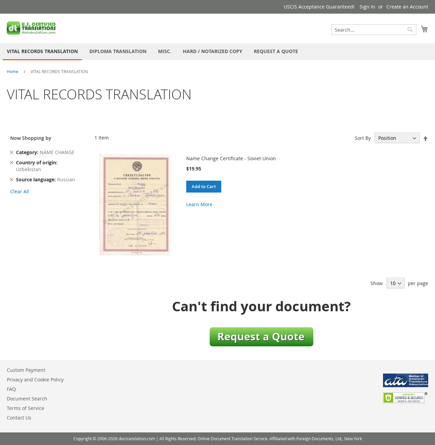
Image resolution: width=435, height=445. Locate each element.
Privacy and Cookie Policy (35, 379)
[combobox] (373, 29)
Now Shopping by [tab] (30, 138)
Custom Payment (26, 370)
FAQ (11, 389)
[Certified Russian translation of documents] (32, 28)
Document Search (27, 398)
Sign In (367, 6)
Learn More (199, 204)
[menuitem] (42, 51)
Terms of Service (25, 408)
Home (12, 71)
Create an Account (407, 6)
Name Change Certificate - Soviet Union (231, 158)
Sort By (363, 138)
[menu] (217, 51)
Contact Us (19, 417)
